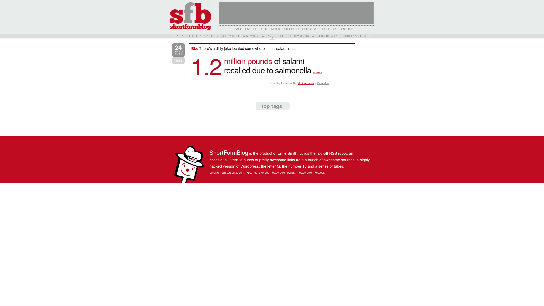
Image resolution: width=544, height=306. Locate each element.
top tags (272, 105)
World (347, 28)
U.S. (335, 28)
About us (252, 172)
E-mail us (264, 172)
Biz (247, 28)
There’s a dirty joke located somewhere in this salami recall (248, 48)
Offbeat (291, 28)
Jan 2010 (178, 50)
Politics (309, 28)
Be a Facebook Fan (341, 36)
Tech (324, 28)
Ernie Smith (238, 172)
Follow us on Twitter (305, 36)
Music (276, 28)
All (239, 28)
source (317, 72)
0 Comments (306, 83)
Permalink (323, 83)
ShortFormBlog (229, 152)
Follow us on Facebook (311, 172)
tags (178, 60)
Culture (260, 28)
